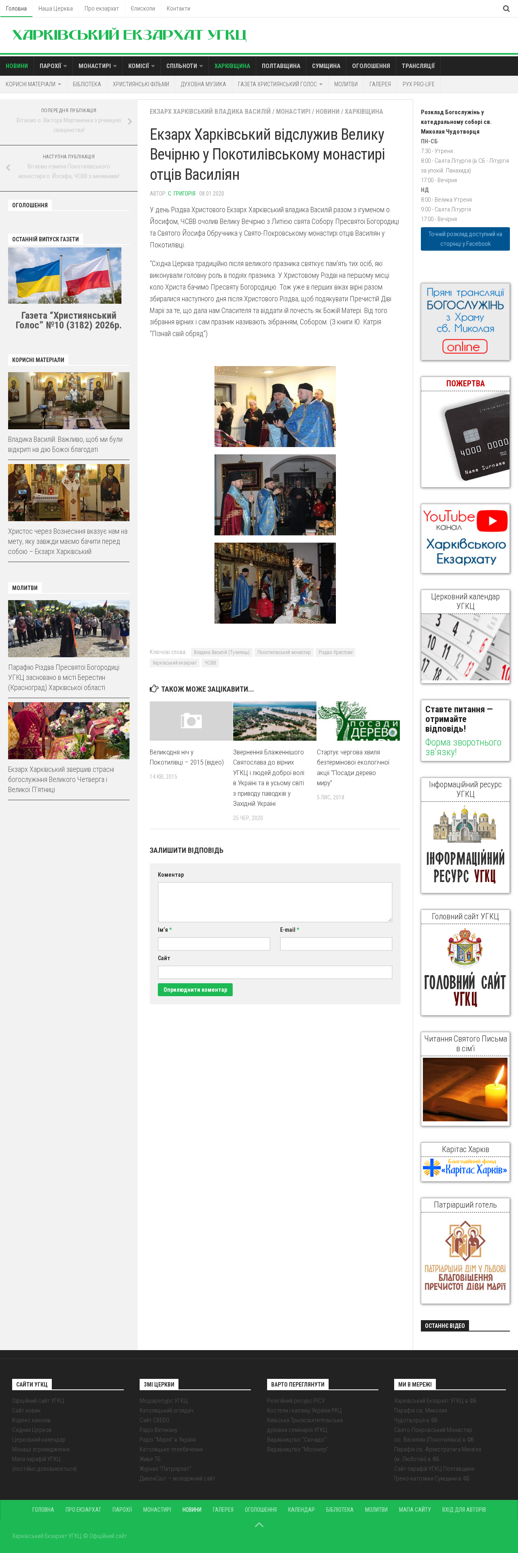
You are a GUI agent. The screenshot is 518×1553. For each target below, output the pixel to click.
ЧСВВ (210, 663)
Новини (17, 66)
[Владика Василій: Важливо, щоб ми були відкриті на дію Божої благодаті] (69, 400)
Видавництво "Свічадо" (296, 1439)
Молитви (346, 84)
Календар (301, 1509)
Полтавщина (281, 66)
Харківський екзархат (175, 663)
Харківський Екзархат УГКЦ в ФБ (435, 1400)
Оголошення (371, 66)
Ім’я (165, 930)
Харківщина (232, 66)
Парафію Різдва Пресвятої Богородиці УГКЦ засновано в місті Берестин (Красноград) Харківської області (63, 677)
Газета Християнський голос (277, 84)
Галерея (380, 84)
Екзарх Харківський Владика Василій (210, 111)
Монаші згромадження (41, 1449)
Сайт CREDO (155, 1420)
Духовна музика (203, 84)
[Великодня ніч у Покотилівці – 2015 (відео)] (191, 721)
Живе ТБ (150, 1459)
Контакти (178, 8)
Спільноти (181, 66)
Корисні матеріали (30, 84)
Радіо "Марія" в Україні (168, 1439)
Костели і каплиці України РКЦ (304, 1410)
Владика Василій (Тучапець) (222, 652)
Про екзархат (102, 8)
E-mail (289, 930)
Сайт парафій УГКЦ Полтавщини (434, 1468)
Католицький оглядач (166, 1410)
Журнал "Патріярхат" (165, 1468)
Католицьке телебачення (171, 1449)
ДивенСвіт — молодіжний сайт (177, 1478)
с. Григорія (181, 193)
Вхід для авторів (464, 1509)
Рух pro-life (419, 84)
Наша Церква (55, 8)
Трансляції (418, 66)
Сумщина (326, 66)
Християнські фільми (141, 84)
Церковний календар (39, 1439)
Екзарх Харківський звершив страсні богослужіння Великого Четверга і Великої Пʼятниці (61, 779)
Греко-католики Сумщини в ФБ (432, 1478)
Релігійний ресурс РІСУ (296, 1400)
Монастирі (95, 66)
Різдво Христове (335, 652)
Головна (16, 8)
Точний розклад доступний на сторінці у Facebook (465, 238)
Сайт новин (26, 1410)
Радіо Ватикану (158, 1430)
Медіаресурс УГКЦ (164, 1400)
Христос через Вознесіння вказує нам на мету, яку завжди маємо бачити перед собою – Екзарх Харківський (67, 541)
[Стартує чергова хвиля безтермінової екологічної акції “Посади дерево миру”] (358, 721)
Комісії (138, 66)
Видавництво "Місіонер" (298, 1449)
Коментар (171, 874)
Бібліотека (87, 84)
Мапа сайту (415, 1509)
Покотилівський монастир (284, 652)
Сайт (164, 958)
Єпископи (143, 8)
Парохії (50, 66)
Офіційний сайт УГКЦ (38, 1400)
